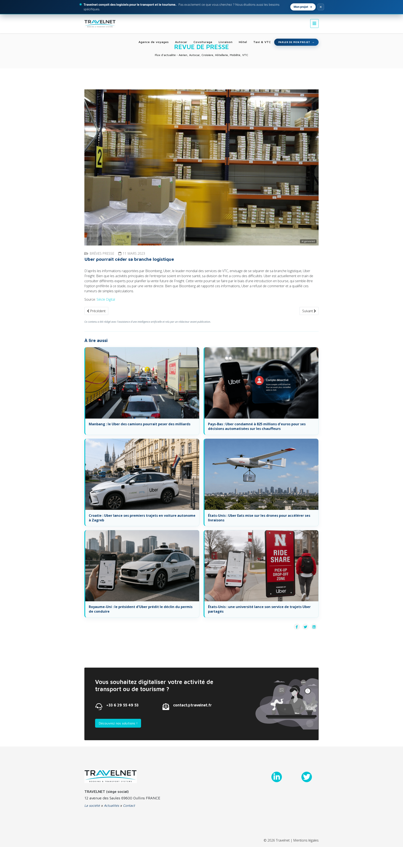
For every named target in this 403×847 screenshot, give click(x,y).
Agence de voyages (154, 42)
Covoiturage (203, 42)
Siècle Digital (106, 299)
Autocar (181, 42)
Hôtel (243, 42)
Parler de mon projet (294, 42)
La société (92, 805)
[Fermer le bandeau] (320, 7)
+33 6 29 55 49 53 (122, 705)
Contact (129, 805)
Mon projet (301, 6)
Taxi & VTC (262, 42)
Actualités (111, 805)
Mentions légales (306, 840)
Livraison (226, 42)
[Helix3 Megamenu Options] (314, 23)
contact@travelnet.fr (192, 705)
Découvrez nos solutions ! (118, 723)
